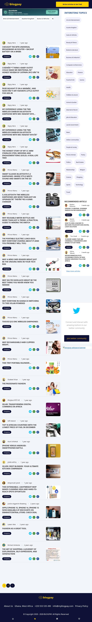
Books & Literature (72, 50)
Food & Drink (70, 80)
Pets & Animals (71, 155)
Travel (68, 192)
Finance (80, 72)
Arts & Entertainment (73, 20)
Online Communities (72, 140)
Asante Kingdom (71, 27)
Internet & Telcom (72, 110)
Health (68, 87)
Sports (68, 185)
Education (69, 72)
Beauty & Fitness (71, 42)
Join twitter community (76, 338)
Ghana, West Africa (24, 606)
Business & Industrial (73, 57)
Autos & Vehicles (71, 35)
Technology (79, 185)
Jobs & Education (71, 117)
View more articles (73, 271)
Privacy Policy (81, 606)
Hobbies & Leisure (72, 95)
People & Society (71, 147)
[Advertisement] (30, 29)
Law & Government (72, 125)
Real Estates (80, 162)
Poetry (83, 155)
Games (82, 80)
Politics (68, 162)
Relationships (70, 170)
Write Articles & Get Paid (72, 4)
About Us (8, 606)
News (68, 132)
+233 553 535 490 (43, 606)
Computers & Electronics (74, 65)
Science (68, 177)
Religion (82, 170)
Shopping (7, 56)
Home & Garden (71, 102)
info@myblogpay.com (63, 606)
